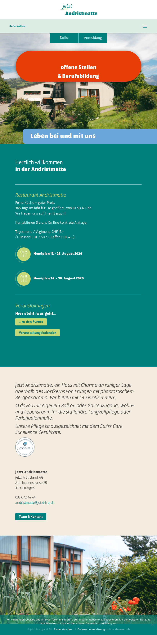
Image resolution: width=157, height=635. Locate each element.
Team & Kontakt (31, 517)
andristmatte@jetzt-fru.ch (34, 503)
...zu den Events (31, 322)
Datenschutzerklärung (91, 629)
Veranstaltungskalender (37, 333)
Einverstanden (63, 629)
